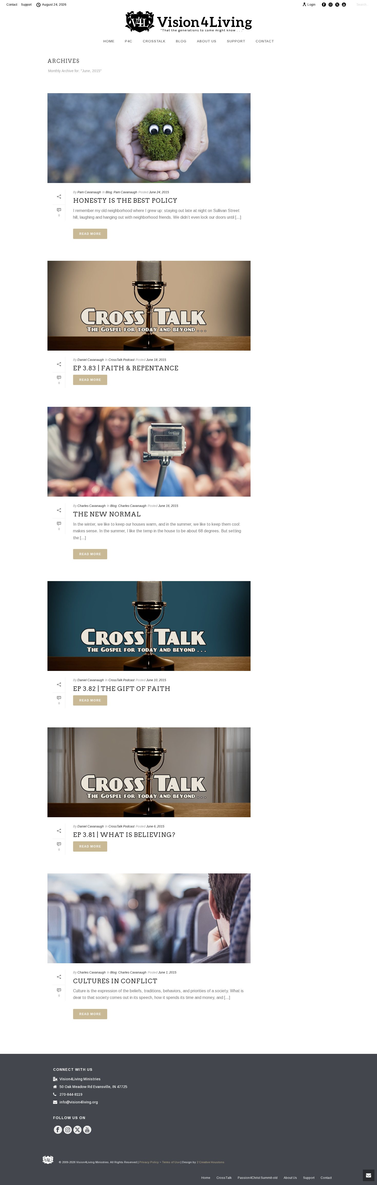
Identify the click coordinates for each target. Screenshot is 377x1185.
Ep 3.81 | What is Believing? (124, 835)
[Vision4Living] (188, 22)
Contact (265, 41)
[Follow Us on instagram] (68, 1130)
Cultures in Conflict (115, 981)
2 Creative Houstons (210, 1162)
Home (108, 41)
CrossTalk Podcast (121, 360)
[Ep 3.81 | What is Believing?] (149, 772)
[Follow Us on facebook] (58, 1130)
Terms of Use (171, 1162)
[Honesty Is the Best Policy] (149, 138)
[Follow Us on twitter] (77, 1130)
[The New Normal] (149, 452)
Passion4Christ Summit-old (257, 1178)
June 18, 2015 (156, 360)
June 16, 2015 (168, 506)
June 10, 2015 (156, 680)
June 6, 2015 (155, 826)
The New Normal (107, 514)
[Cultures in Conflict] (149, 918)
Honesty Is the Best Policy (125, 200)
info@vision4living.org (78, 1102)
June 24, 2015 (159, 192)
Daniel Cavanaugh (90, 360)
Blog (181, 41)
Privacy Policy (149, 1162)
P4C (128, 41)
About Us (206, 41)
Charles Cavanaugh (91, 506)
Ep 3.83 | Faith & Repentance (125, 368)
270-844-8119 (70, 1094)
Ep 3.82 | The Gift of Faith (122, 688)
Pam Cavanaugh (89, 192)
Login (311, 4)
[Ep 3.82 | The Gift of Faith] (149, 626)
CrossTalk (154, 41)
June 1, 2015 (167, 972)
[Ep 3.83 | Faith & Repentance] (149, 306)
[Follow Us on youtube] (87, 1130)
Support (236, 41)
